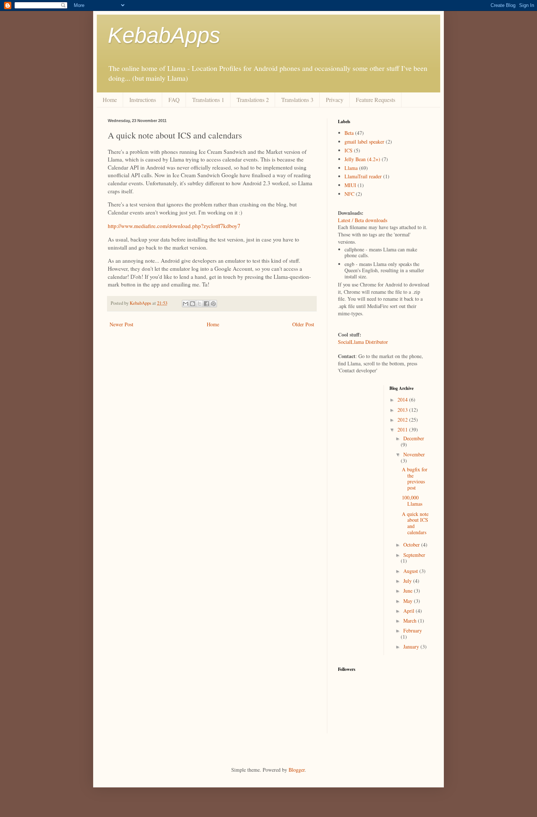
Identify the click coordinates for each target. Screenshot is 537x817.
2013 (403, 409)
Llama (351, 167)
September (414, 554)
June (408, 590)
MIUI (350, 185)
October (412, 544)
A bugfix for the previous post (414, 478)
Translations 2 (253, 99)
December (413, 438)
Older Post (303, 324)
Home (110, 99)
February (412, 630)
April (409, 610)
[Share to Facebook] (206, 303)
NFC (349, 193)
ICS (348, 150)
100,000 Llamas (412, 500)
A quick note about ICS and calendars (415, 523)
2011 (403, 429)
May (408, 600)
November (414, 454)
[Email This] (185, 303)
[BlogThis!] (192, 303)
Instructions (142, 99)
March (410, 620)
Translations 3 (297, 99)
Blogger (297, 769)
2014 (403, 399)
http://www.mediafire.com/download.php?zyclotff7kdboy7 (174, 225)
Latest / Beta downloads (362, 220)
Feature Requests (375, 99)
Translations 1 (208, 99)
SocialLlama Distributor (363, 341)
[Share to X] (199, 303)
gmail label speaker (364, 141)
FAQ (174, 99)
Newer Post (121, 324)
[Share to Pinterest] (213, 303)
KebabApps (164, 35)
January (411, 646)
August (411, 570)
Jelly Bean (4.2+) (362, 159)
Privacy (334, 99)
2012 (403, 419)
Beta (349, 132)
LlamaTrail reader (363, 176)
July (408, 580)
